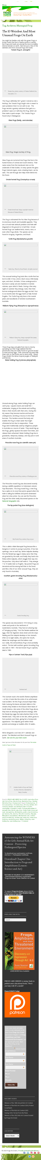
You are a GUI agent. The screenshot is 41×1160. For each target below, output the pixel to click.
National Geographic (9, 501)
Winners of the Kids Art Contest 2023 (16, 1110)
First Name (14, 1057)
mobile (9, 1080)
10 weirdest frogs (18, 805)
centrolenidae (6, 808)
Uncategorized (16, 803)
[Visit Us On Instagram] (31, 1156)
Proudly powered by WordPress (28, 1151)
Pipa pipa (33, 814)
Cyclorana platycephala (28, 808)
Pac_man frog (14, 814)
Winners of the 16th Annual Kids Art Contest (19, 1103)
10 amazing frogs (30, 803)
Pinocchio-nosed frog (24, 814)
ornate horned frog (32, 812)
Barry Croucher (27, 806)
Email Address (14, 1051)
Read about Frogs (27, 801)
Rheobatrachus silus (24, 815)
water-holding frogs (15, 821)
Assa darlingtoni (18, 806)
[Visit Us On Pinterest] (35, 1156)
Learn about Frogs (33, 799)
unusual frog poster (13, 819)
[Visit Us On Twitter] (28, 1156)
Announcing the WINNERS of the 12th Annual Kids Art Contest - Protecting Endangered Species (20, 842)
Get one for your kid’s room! (17, 738)
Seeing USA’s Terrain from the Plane (16, 1113)
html (8, 1074)
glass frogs (19, 810)
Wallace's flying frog (25, 819)
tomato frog (26, 817)
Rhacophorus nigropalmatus (10, 815)
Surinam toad (18, 817)
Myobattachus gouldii (21, 812)
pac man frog (6, 814)
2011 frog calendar (29, 805)
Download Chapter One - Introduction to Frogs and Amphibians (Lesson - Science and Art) (18, 864)
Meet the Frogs (17, 801)
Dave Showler (12, 810)
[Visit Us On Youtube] (38, 1156)
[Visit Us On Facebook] (24, 1156)
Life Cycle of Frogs (7, 801)
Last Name (14, 1064)
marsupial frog (10, 812)
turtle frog (5, 819)
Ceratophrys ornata (15, 808)
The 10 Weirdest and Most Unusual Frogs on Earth (18, 33)
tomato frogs (33, 817)
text (8, 1077)
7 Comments (24, 821)
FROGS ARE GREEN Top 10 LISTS (17, 799)
